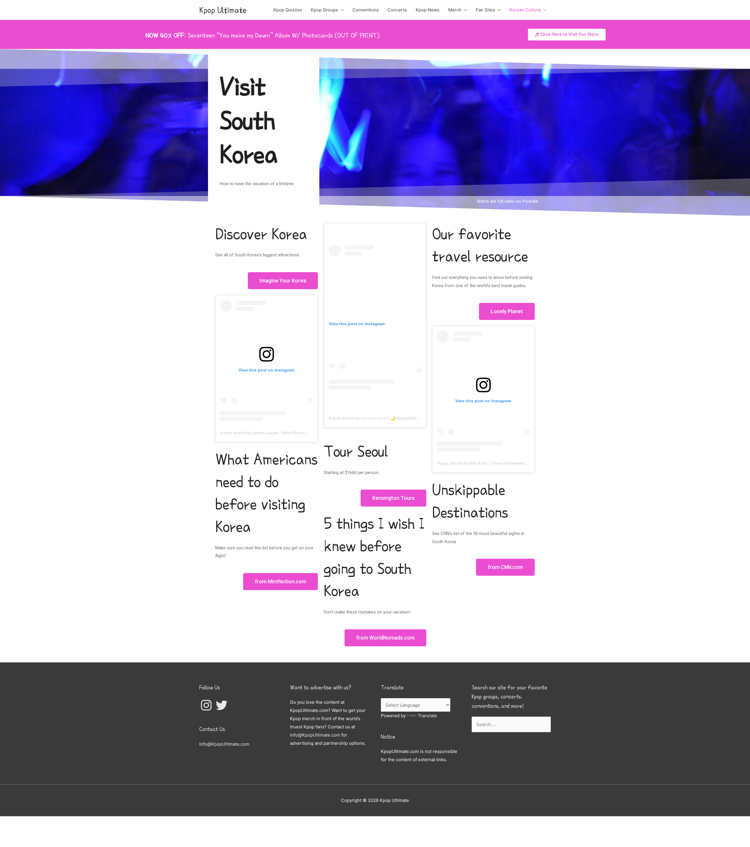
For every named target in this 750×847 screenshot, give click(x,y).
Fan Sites (485, 10)
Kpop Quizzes (287, 10)
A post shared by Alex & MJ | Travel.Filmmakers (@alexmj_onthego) (500, 463)
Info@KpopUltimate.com (224, 744)
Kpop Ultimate (222, 10)
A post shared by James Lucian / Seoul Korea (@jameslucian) (280, 432)
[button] (567, 34)
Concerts (397, 10)
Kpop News (427, 10)
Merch (454, 10)
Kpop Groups (324, 10)
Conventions (365, 10)
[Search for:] (511, 724)
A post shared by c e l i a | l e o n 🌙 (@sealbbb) (373, 418)
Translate (427, 715)
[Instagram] (206, 705)
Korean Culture (525, 10)
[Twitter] (221, 705)
